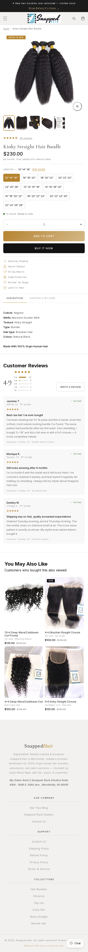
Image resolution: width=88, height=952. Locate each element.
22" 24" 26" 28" (15, 206)
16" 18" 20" (30, 178)
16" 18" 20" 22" (14, 197)
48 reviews (26, 138)
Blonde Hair (38, 923)
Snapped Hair (24, 940)
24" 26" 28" (12, 187)
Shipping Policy (39, 848)
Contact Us (39, 821)
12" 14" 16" (12, 178)
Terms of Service (39, 869)
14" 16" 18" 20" (54, 187)
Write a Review (70, 387)
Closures (39, 896)
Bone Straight (39, 916)
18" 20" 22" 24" (37, 197)
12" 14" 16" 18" (33, 187)
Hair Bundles (39, 889)
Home (6, 28)
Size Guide (38, 169)
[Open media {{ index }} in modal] (77, 106)
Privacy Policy (39, 862)
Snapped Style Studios (39, 814)
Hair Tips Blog (39, 807)
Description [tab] (15, 298)
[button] (5, 18)
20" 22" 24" (65, 178)
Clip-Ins (39, 903)
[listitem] (9, 123)
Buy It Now (44, 248)
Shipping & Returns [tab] (42, 298)
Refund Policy (39, 855)
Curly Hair (39, 909)
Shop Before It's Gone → (44, 8)
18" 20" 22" (48, 178)
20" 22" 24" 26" (60, 197)
